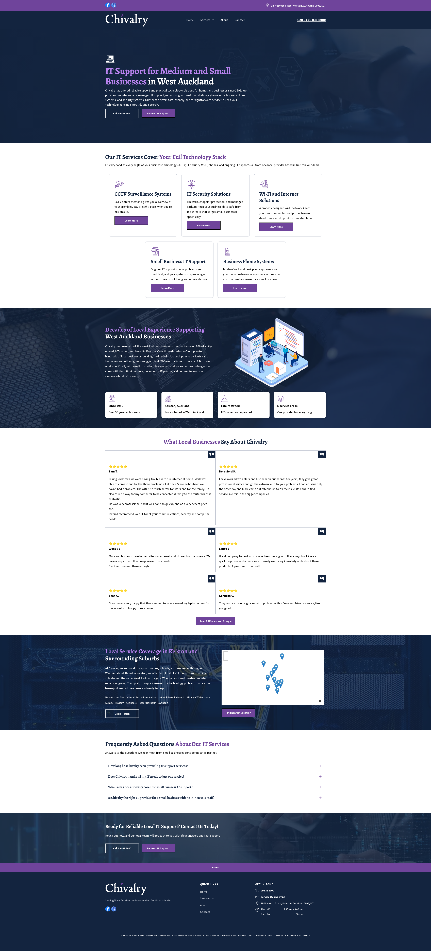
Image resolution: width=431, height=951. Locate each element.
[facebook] (107, 5)
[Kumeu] (263, 663)
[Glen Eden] (276, 685)
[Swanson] (268, 677)
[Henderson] (274, 680)
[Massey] (272, 674)
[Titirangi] (277, 691)
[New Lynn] (280, 684)
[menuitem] (190, 19)
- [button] (227, 657)
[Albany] (282, 656)
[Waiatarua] (268, 687)
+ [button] (227, 653)
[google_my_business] (113, 5)
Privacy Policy (303, 935)
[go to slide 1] (271, 382)
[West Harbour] (274, 670)
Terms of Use (290, 935)
